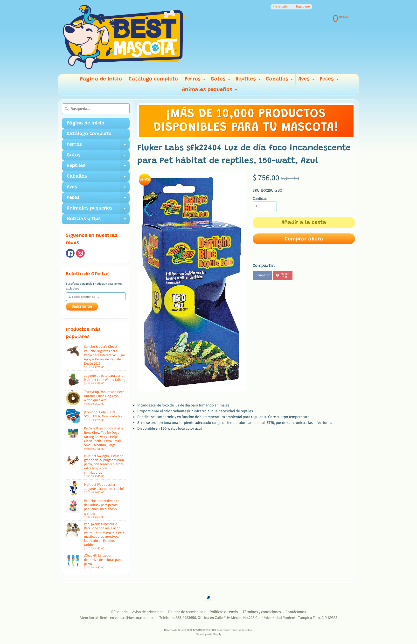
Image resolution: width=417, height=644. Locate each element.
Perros (196, 81)
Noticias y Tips (98, 220)
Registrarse (303, 6)
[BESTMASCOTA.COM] (124, 37)
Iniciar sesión (281, 6)
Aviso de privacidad (148, 612)
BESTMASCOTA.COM (204, 630)
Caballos (280, 81)
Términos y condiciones (262, 612)
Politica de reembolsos (186, 612)
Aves (307, 81)
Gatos (221, 81)
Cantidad (260, 198)
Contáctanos (295, 612)
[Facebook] (70, 253)
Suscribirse (82, 307)
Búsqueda (119, 612)
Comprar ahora (304, 239)
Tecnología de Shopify (208, 634)
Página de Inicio (101, 79)
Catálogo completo (153, 79)
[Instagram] (80, 253)
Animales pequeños (210, 91)
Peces (330, 81)
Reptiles (249, 81)
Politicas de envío (224, 612)
